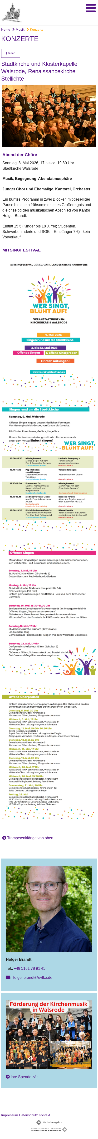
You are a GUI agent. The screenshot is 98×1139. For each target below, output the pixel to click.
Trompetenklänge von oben (30, 838)
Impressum (9, 1115)
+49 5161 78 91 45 (29, 968)
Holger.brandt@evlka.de (31, 977)
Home (5, 29)
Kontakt (44, 1115)
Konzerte (36, 29)
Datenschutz (28, 1115)
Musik (19, 29)
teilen (11, 53)
